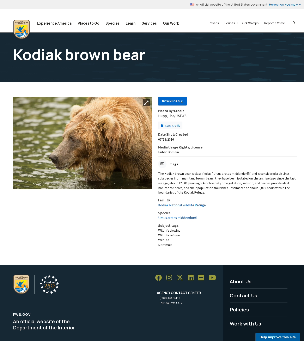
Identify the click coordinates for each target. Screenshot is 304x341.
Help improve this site (278, 336)
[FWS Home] (21, 29)
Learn (130, 23)
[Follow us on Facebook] (160, 278)
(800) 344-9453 (169, 298)
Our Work (171, 23)
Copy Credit (172, 125)
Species (112, 23)
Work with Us (245, 323)
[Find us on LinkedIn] (192, 278)
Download (171, 101)
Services (149, 23)
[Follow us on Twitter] (181, 278)
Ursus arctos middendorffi (177, 217)
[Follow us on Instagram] (170, 278)
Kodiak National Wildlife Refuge (182, 205)
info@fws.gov (170, 303)
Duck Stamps (250, 23)
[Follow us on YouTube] (213, 278)
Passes (214, 23)
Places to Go (88, 23)
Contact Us (243, 295)
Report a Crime (274, 23)
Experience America (54, 23)
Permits (230, 23)
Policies (239, 309)
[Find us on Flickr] (202, 278)
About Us (240, 281)
